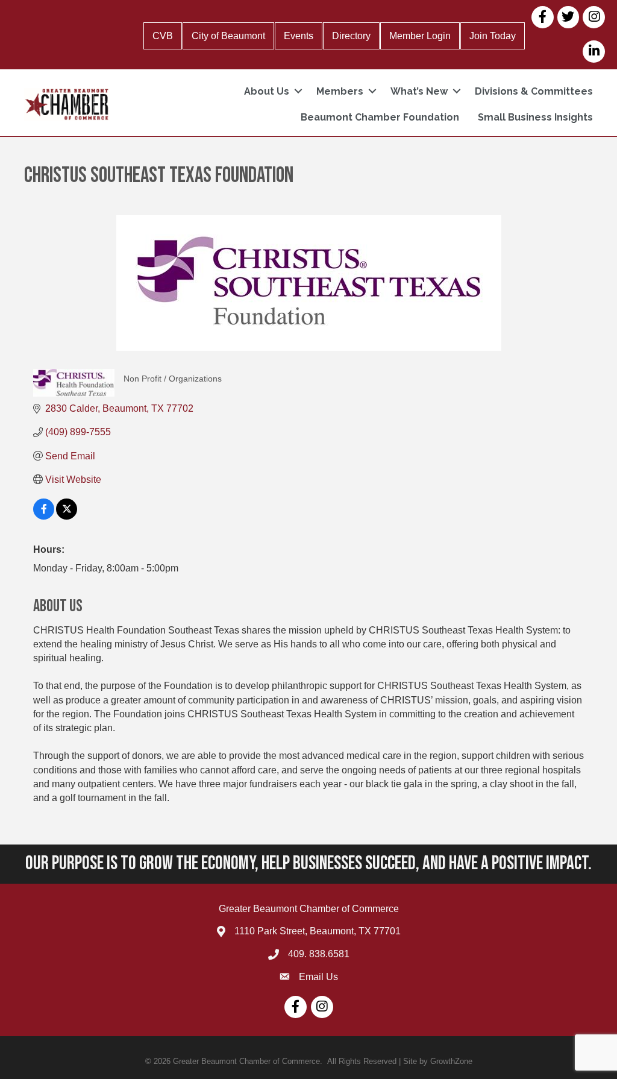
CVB (162, 36)
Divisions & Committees (534, 91)
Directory (351, 36)
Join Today (492, 36)
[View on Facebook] (43, 516)
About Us (266, 91)
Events (298, 36)
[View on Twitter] (66, 516)
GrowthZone (451, 1061)
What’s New (419, 91)
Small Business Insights (535, 117)
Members (339, 91)
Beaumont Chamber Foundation (380, 117)
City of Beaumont (228, 36)
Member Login (420, 36)
